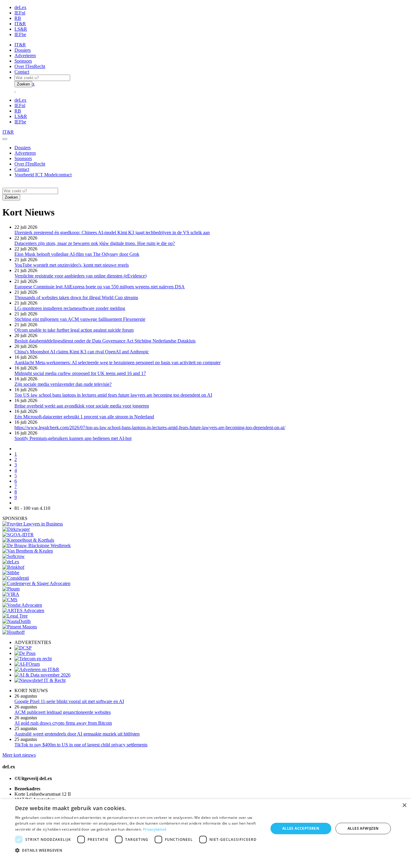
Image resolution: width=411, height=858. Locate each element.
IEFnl (19, 12)
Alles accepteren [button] (300, 828)
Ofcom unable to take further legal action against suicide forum (74, 330)
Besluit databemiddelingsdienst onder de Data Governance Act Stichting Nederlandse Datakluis (105, 340)
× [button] (404, 805)
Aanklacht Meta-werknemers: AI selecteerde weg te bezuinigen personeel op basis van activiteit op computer (117, 362)
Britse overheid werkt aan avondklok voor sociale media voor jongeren (81, 405)
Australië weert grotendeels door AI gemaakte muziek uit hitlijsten (77, 733)
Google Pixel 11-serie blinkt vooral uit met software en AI (69, 701)
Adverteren (25, 55)
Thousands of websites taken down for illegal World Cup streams (76, 297)
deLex (20, 7)
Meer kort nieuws (19, 754)
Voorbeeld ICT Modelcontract (43, 174)
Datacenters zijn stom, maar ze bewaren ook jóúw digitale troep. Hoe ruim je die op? (94, 243)
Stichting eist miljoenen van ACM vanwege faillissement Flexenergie (79, 319)
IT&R (20, 23)
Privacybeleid (154, 829)
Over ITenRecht (29, 66)
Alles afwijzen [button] (363, 828)
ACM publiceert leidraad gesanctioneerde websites (62, 712)
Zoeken (23, 84)
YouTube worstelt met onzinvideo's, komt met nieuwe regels (71, 265)
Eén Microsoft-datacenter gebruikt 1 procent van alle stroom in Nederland (84, 416)
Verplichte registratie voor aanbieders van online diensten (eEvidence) (80, 275)
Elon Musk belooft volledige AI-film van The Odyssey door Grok (76, 254)
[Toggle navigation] (4, 139)
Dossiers (22, 50)
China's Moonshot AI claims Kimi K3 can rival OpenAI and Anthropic (81, 351)
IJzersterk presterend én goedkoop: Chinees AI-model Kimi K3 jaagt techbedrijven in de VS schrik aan (112, 232)
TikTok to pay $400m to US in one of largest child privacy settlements (80, 744)
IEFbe (20, 34)
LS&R (20, 29)
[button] (138, 850)
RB (17, 18)
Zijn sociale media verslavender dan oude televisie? (63, 384)
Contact (21, 71)
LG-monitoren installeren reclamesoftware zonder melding (69, 308)
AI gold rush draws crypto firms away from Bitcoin (63, 723)
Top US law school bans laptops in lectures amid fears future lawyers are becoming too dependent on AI (113, 395)
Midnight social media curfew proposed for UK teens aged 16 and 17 (80, 373)
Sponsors (23, 60)
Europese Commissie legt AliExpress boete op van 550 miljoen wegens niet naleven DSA (99, 286)
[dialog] (205, 828)
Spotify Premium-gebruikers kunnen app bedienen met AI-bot (72, 438)
